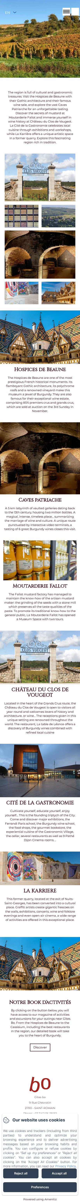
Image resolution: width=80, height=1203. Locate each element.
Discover (40, 1047)
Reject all (20, 1173)
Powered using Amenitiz (40, 1199)
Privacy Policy (65, 1166)
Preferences (40, 1187)
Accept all (59, 1173)
